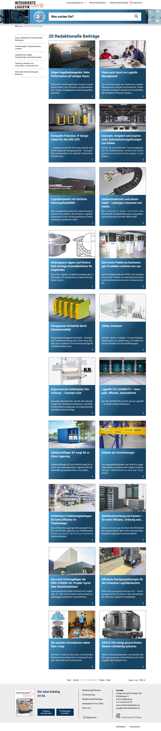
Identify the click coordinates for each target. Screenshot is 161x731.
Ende (108, 680)
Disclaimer (121, 726)
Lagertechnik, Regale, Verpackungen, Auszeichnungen (28, 56)
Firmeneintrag (88, 694)
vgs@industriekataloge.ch (128, 708)
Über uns (86, 708)
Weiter (102, 680)
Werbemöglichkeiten (91, 690)
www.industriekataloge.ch (128, 705)
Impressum (135, 726)
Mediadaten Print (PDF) (92, 703)
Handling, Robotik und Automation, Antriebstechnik (26, 64)
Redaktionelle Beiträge (92, 699)
